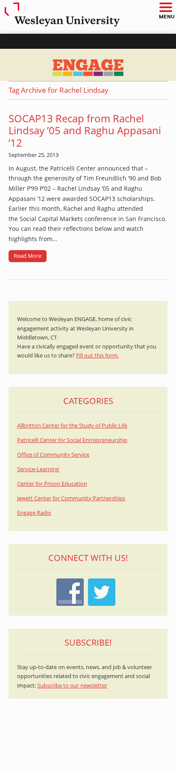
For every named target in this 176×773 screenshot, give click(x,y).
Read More (27, 256)
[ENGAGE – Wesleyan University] (88, 65)
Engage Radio (34, 512)
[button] (165, 8)
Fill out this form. (97, 355)
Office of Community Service (53, 454)
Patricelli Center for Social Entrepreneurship (72, 440)
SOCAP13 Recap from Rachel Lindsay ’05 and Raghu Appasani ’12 (85, 130)
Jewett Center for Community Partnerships (71, 498)
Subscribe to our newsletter (72, 685)
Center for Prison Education (52, 483)
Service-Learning (38, 469)
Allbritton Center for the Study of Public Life (72, 425)
